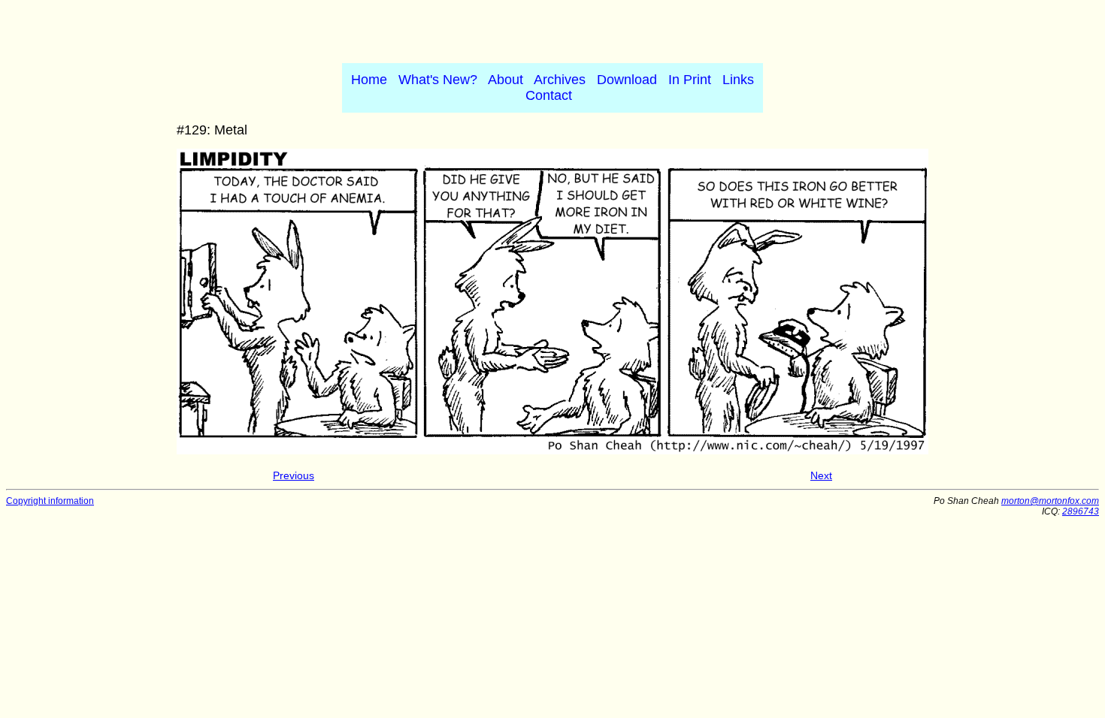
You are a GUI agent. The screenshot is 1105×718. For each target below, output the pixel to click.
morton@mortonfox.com (1050, 501)
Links (738, 79)
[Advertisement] (552, 28)
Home (369, 79)
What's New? (437, 79)
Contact (548, 95)
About (505, 79)
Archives (560, 79)
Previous (293, 475)
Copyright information (50, 501)
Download (627, 79)
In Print (689, 79)
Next (821, 475)
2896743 (1080, 511)
